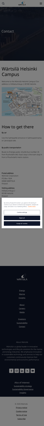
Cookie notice (31, 206)
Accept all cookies (22, 223)
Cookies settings (22, 212)
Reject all (22, 218)
